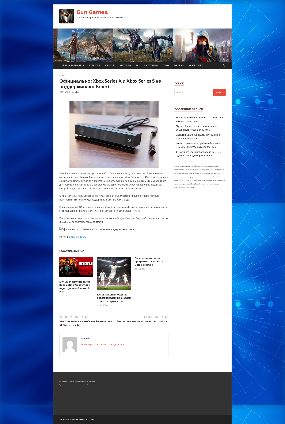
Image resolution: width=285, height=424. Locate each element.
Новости (94, 65)
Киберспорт (196, 65)
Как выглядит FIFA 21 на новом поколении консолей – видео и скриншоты (114, 298)
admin (77, 92)
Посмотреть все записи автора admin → (103, 344)
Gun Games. (92, 12)
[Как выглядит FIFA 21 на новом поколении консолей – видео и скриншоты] (114, 291)
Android (110, 65)
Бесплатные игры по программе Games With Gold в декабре (149, 261)
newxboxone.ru (78, 236)
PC (137, 65)
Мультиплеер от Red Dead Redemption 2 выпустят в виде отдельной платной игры (75, 286)
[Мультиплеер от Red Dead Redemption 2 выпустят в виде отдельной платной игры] (76, 278)
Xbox (166, 65)
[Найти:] (200, 92)
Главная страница (73, 65)
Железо (179, 65)
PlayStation (151, 65)
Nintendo (125, 65)
